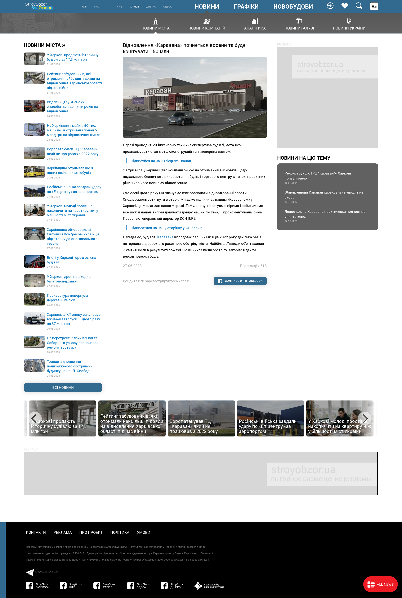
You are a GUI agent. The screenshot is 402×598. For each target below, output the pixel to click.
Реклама (62, 532)
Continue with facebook (243, 281)
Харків (134, 6)
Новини (207, 6)
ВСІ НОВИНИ (63, 387)
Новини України (349, 28)
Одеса (167, 6)
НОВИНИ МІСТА (45, 45)
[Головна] (39, 6)
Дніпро (151, 6)
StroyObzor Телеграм (46, 571)
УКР (84, 6)
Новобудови (293, 6)
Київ (120, 6)
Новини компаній (206, 28)
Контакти (36, 532)
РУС (96, 6)
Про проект (91, 532)
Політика (119, 532)
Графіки (246, 6)
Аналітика (255, 28)
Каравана (165, 237)
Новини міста (156, 28)
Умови (143, 532)
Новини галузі (299, 28)
